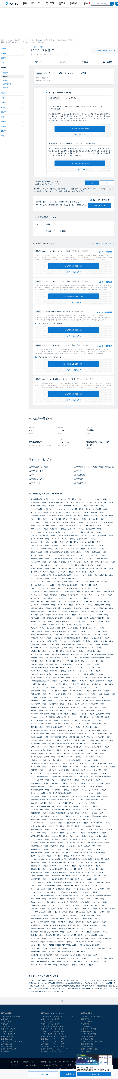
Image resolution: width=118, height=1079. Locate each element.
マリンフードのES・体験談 (81, 889)
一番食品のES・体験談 (86, 681)
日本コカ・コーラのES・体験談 (96, 509)
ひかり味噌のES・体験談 (58, 783)
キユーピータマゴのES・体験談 (41, 803)
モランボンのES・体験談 (72, 760)
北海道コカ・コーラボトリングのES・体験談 (46, 760)
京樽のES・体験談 (37, 658)
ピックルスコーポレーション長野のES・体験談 (47, 823)
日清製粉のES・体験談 (104, 601)
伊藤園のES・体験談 (97, 512)
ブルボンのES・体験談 (80, 512)
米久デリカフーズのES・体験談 (59, 905)
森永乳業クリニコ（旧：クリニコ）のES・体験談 (47, 932)
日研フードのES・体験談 (97, 707)
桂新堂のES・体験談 (54, 750)
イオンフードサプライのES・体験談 (99, 829)
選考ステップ (40, 62)
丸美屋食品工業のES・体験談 (78, 925)
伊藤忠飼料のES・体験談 (88, 585)
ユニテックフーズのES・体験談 (71, 697)
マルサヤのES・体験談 (71, 661)
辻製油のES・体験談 (71, 806)
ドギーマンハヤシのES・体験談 (58, 786)
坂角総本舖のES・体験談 (39, 783)
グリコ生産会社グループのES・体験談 (89, 648)
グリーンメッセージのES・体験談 (100, 595)
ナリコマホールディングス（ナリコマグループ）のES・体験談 (52, 648)
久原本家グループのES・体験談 (41, 621)
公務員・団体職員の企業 (8, 1049)
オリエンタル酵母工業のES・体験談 (43, 605)
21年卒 (3, 102)
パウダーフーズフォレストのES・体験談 (86, 849)
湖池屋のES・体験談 (38, 618)
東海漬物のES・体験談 (38, 869)
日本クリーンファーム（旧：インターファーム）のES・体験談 (52, 582)
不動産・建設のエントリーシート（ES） (53, 1036)
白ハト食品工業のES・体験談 (41, 674)
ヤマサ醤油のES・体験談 (104, 568)
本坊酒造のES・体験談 (53, 740)
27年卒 (3, 53)
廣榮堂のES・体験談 (102, 859)
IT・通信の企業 (6, 1026)
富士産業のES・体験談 (80, 905)
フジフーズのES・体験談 (39, 671)
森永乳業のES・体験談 (38, 506)
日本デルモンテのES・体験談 (59, 743)
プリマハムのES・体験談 (84, 605)
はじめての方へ (14, 1062)
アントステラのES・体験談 (40, 568)
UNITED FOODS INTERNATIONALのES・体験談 (65, 945)
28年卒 (3, 48)
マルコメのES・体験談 (38, 562)
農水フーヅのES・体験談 (39, 737)
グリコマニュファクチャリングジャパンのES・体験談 (76, 601)
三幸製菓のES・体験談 (104, 948)
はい (92, 183)
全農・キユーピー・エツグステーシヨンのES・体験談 (95, 592)
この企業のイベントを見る (75, 1074)
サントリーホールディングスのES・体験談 (93, 499)
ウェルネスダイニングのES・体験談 (43, 757)
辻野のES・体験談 (72, 826)
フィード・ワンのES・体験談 (68, 588)
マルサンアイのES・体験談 (40, 809)
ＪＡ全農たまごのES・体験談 (94, 869)
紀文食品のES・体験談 (98, 852)
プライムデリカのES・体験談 (96, 750)
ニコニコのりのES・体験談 (58, 684)
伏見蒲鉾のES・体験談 (38, 879)
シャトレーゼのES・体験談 (64, 803)
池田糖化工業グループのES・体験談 (80, 859)
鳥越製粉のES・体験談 (77, 915)
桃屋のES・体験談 (37, 753)
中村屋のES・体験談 (38, 786)
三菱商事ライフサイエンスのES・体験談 (88, 942)
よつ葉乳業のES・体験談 (39, 634)
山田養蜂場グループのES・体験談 (76, 618)
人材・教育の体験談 (87, 1031)
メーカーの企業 (6, 1021)
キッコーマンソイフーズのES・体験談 (44, 641)
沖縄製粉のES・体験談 (93, 651)
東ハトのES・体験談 (90, 955)
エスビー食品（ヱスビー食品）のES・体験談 (62, 611)
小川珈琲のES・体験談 (86, 714)
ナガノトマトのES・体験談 (73, 961)
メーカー (34, 47)
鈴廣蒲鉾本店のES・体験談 (70, 720)
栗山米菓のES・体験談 (38, 951)
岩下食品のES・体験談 (104, 700)
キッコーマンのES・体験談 (40, 539)
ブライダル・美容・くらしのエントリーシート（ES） (58, 1041)
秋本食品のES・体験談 (99, 809)
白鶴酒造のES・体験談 (85, 644)
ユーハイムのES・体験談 (79, 674)
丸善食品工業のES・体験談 (40, 876)
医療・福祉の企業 (6, 1044)
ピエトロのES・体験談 (64, 625)
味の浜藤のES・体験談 (85, 928)
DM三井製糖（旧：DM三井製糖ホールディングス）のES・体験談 (53, 592)
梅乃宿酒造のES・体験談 (39, 925)
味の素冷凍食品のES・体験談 (91, 565)
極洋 (41, 47)
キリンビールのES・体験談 (40, 654)
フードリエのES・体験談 (88, 892)
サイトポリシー (17, 1065)
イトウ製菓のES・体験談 (89, 919)
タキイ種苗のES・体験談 (75, 555)
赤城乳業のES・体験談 (56, 826)
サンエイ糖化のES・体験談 (84, 572)
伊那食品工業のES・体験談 (86, 539)
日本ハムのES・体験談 (96, 519)
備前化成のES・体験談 (83, 912)
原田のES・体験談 (37, 664)
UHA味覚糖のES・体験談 (39, 522)
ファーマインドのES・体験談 (41, 889)
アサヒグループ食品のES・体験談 (91, 611)
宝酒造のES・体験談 (103, 525)
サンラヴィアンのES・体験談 (84, 895)
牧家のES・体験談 (37, 710)
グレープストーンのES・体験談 (70, 641)
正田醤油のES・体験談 (56, 833)
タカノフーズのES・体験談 (98, 836)
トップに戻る (59, 1001)
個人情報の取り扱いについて (58, 1062)
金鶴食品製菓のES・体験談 (40, 829)
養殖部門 (5, 87)
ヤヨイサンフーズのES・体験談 (82, 856)
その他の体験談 (86, 1051)
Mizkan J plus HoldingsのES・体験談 (62, 522)
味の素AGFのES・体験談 (85, 525)
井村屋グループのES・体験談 (41, 638)
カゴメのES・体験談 (97, 506)
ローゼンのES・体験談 (56, 651)
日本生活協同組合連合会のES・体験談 (44, 681)
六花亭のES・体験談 (103, 621)
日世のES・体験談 (55, 938)
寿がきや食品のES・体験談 (67, 714)
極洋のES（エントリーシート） (39, 471)
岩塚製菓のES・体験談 (104, 895)
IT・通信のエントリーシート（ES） (52, 1026)
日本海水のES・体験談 (77, 783)
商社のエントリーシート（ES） (51, 1024)
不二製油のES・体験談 (91, 641)
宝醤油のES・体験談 (100, 932)
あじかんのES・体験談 (82, 747)
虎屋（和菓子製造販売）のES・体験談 (59, 664)
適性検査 (86, 3)
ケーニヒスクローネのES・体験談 (57, 770)
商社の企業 (4, 1024)
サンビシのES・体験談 (73, 727)
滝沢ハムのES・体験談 (38, 694)
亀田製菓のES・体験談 (102, 605)
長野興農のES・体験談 (99, 816)
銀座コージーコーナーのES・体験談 (79, 932)
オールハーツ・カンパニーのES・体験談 (44, 697)
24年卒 (3, 67)
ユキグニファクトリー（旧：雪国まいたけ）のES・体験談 (92, 677)
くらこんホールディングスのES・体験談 (88, 793)
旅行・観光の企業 (6, 1039)
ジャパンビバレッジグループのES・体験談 (45, 532)
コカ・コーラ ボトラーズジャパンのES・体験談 (47, 542)
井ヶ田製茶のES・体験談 (79, 654)
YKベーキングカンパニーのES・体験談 (44, 965)
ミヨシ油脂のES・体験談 (57, 562)
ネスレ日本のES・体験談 (39, 499)
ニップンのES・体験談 (88, 535)
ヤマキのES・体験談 (59, 958)
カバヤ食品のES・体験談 (76, 631)
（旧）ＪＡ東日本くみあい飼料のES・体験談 (46, 885)
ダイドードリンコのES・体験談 (41, 549)
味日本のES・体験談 (88, 938)
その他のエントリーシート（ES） (51, 1051)
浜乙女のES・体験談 (59, 872)
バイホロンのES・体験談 (39, 763)
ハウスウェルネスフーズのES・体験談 (62, 644)
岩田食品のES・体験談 (58, 925)
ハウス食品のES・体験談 (39, 509)
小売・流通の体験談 (87, 1046)
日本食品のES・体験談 (53, 935)
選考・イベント (36, 3)
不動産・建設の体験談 (88, 1036)
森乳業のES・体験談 (56, 819)
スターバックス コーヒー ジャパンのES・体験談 (66, 509)
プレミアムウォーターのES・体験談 (101, 958)
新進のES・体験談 (37, 740)
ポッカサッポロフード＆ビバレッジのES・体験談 (71, 598)
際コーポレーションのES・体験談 (92, 661)
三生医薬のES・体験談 (70, 658)
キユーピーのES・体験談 (39, 512)
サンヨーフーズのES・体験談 (41, 724)
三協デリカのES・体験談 (78, 836)
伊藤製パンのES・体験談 (54, 727)
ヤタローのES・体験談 (38, 796)
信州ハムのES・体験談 (38, 826)
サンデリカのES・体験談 (97, 790)
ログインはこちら (79, 135)
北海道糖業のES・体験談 (75, 651)
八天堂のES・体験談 (57, 919)
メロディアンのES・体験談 (61, 816)
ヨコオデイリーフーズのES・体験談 (43, 687)
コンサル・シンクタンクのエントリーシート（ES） (57, 1016)
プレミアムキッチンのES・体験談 (63, 578)
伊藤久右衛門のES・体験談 (83, 882)
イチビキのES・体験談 (61, 724)
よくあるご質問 (66, 1065)
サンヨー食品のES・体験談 (40, 839)
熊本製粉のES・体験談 (53, 661)
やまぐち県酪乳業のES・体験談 (89, 866)
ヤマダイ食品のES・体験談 (64, 700)
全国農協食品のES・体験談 (96, 833)
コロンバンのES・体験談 (66, 734)
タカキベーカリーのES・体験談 (98, 843)
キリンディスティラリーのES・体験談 (44, 773)
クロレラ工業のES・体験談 (99, 717)
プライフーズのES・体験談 (89, 588)
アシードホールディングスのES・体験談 (65, 780)
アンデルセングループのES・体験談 (92, 628)
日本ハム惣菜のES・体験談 (40, 578)
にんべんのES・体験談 (59, 836)
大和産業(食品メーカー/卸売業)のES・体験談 (95, 658)
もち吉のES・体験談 (59, 631)
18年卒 (3, 117)
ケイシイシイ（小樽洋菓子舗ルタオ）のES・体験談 (70, 638)
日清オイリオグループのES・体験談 (43, 525)
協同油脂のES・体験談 (59, 545)
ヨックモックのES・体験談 (83, 575)
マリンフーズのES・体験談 (85, 582)
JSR (30, 430)
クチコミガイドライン (49, 1065)
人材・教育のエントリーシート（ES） (53, 1031)
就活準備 (62, 3)
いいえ (107, 183)
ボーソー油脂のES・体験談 (40, 852)
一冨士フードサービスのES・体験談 (43, 734)
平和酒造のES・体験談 (71, 885)
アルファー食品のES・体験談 (60, 849)
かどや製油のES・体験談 (64, 572)
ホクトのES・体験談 (38, 750)
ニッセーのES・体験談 (38, 833)
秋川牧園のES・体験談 (76, 862)
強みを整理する (99, 206)
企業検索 (25, 3)
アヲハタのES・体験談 (70, 628)
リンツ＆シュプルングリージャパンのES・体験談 (68, 829)
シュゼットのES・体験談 (75, 667)
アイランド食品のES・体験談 (96, 773)
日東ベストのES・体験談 (73, 869)
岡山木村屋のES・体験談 (39, 849)
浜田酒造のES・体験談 (38, 813)
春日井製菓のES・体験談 (39, 919)
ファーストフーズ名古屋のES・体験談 (78, 819)
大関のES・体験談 (96, 743)
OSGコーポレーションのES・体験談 (86, 664)
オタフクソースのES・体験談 (97, 631)
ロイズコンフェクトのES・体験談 (82, 621)
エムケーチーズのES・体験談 (59, 707)
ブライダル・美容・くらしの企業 (11, 1041)
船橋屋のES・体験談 (78, 786)
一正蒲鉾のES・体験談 (77, 684)
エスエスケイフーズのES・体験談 (87, 687)
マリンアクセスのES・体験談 (41, 912)
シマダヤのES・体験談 (98, 905)
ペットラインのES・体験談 (40, 780)
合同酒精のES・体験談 (93, 710)
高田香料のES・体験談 (98, 925)
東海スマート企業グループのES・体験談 (82, 694)
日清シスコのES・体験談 (101, 912)
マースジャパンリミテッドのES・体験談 (79, 502)
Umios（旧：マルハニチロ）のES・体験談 (98, 516)
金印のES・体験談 (37, 727)
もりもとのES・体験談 (38, 938)
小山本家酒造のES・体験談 (62, 882)
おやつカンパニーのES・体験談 (62, 568)
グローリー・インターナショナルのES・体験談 (84, 671)
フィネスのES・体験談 (61, 674)
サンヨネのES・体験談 (38, 945)
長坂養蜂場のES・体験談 (39, 846)
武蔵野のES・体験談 (86, 965)
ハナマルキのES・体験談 (104, 740)
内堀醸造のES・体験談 (79, 707)
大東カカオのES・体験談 (92, 846)
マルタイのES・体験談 (93, 667)
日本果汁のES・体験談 (64, 747)
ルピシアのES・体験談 (38, 899)
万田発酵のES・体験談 (55, 618)
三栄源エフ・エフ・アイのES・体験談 (94, 634)
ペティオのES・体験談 (61, 856)
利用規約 (43, 1062)
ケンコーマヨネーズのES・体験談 (64, 615)
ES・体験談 (50, 3)
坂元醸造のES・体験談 (74, 846)
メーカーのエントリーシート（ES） (52, 1021)
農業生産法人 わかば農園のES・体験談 (61, 928)
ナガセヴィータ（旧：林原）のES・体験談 (45, 628)
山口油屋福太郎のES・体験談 (100, 618)
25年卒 (3, 63)
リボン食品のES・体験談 (61, 889)
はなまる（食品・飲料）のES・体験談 (100, 684)
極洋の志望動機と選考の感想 (38, 467)
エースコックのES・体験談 (55, 555)
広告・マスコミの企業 (8, 1029)
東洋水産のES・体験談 (105, 535)
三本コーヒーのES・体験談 (95, 899)
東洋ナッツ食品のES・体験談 (41, 856)
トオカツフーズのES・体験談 (63, 912)
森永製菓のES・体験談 (93, 529)
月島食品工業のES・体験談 (84, 700)
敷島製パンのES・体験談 (39, 552)
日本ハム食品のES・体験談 (104, 575)
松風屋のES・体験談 (78, 770)
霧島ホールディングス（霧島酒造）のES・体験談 (86, 545)
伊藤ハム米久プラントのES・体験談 (43, 601)
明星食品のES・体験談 (70, 585)
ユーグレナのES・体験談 (96, 549)
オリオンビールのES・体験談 (97, 770)
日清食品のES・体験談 (38, 502)
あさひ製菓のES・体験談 (58, 763)
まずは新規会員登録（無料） (80, 129)
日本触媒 (90, 430)
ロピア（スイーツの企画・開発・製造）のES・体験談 (49, 948)
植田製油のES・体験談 (38, 707)
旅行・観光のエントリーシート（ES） (53, 1039)
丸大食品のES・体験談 (82, 608)
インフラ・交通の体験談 (88, 1034)
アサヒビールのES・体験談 (104, 502)
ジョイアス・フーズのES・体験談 (42, 895)
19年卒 (3, 112)
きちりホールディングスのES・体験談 (82, 763)
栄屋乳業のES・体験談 (105, 763)
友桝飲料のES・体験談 (65, 922)
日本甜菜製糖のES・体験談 (62, 793)
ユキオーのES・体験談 (89, 909)
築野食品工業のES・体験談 (40, 836)
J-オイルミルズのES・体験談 (90, 542)
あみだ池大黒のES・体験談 (75, 833)
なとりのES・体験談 (72, 879)
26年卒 (3, 58)
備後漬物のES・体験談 (38, 862)
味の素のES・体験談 (56, 502)
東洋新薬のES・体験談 (58, 529)
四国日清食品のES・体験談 (61, 876)
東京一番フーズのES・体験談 (91, 720)
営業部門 (5, 73)
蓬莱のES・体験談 (99, 922)
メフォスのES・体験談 (95, 786)
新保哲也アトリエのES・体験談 (41, 700)
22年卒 (3, 98)
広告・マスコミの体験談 (88, 1029)
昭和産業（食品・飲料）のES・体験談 (59, 608)
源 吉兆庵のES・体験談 (90, 885)
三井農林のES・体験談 (90, 727)
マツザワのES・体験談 (71, 938)
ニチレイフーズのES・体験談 (68, 535)
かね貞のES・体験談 (38, 800)
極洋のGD (32, 475)
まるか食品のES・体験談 (88, 806)
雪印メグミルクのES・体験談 (78, 562)
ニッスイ (61, 430)
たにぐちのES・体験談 (55, 800)
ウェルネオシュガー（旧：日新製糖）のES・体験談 (48, 717)
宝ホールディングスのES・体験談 (98, 783)
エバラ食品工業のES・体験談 (41, 615)
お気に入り (45, 1074)
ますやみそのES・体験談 (60, 654)
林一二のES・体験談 (100, 876)
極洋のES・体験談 (37, 608)
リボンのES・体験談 (38, 909)
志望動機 (85, 62)
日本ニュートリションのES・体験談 (43, 588)
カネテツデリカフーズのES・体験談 (43, 714)
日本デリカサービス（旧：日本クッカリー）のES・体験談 (50, 677)
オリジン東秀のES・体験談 (74, 800)
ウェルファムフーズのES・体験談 (42, 572)
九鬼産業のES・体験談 (38, 684)
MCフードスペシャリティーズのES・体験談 (93, 615)
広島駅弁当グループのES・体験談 (69, 757)
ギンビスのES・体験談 (107, 909)
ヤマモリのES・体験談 (105, 734)
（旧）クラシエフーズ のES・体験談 (82, 948)
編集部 (34, 1062)
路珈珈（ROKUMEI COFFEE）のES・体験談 (46, 806)
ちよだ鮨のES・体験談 (53, 753)
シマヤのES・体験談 (102, 558)
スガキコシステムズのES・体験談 (92, 704)
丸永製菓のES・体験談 (71, 753)
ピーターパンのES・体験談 (78, 767)
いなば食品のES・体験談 (67, 681)
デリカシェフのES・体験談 (61, 852)
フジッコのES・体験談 (38, 644)
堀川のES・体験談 (37, 935)
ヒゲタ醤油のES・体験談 (81, 809)
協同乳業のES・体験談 (76, 730)
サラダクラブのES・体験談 (77, 595)
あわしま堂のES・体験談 (82, 625)
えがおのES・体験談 (62, 621)
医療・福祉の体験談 (87, 1044)
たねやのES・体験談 (105, 938)
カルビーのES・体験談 (38, 519)
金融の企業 (4, 1019)
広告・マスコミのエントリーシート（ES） (54, 1029)
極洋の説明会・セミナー (37, 479)
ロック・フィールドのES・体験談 (63, 539)
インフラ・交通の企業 (8, 1034)
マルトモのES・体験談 (38, 704)
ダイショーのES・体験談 (39, 776)
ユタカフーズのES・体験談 (72, 935)
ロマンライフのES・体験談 (77, 958)
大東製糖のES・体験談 (104, 681)
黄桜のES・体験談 (107, 641)
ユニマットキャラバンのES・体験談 (43, 892)
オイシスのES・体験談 (89, 879)
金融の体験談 (85, 1019)
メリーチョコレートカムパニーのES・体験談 (70, 549)
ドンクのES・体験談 (38, 843)
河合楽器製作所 (35, 442)
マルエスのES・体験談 (58, 671)
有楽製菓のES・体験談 (83, 922)
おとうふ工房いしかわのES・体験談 (71, 773)
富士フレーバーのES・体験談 (78, 717)
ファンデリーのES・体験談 (84, 568)
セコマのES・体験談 (57, 634)
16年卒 (3, 126)
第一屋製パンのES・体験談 (40, 558)
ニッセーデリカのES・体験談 (59, 796)
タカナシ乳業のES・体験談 (40, 872)
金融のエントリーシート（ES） (51, 1019)
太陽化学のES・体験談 (92, 945)
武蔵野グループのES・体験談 (71, 955)
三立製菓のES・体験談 (38, 743)
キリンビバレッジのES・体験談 (41, 598)
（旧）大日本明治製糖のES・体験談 (102, 654)
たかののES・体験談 (81, 776)
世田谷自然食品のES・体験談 (94, 697)
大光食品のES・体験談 (38, 819)
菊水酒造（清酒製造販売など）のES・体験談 (64, 813)
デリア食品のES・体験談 (39, 595)
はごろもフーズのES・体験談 (73, 750)
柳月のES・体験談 (72, 634)
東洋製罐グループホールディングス (97, 443)
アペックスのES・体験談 (79, 796)
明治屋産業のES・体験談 (79, 743)
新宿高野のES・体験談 (58, 730)
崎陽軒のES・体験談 (57, 846)
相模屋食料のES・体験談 (39, 866)
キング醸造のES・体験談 (75, 899)
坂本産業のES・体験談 (38, 767)
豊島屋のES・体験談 (38, 942)
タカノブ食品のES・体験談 (93, 935)
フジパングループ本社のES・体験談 (43, 535)
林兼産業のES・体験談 (56, 899)
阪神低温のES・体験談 (101, 691)
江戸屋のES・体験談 (103, 714)
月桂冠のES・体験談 (102, 644)
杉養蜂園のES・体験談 (38, 691)
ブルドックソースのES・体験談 (101, 776)
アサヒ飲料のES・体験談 (78, 519)
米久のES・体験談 (87, 740)
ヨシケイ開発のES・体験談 (58, 691)
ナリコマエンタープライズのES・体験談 (44, 720)
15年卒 (3, 131)
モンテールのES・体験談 (39, 730)
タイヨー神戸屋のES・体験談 (100, 823)
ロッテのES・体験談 (38, 516)
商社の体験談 (85, 1024)
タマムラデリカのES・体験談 (41, 793)
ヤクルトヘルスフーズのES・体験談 (43, 922)
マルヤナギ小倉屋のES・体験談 (96, 730)
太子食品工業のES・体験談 (99, 638)
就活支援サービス (74, 3)
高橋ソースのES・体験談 (58, 915)
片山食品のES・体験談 (55, 843)
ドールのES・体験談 (56, 879)
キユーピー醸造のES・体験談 (62, 558)
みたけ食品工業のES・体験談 (96, 862)
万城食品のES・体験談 (65, 687)
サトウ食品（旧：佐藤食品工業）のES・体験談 (74, 902)
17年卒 (3, 121)
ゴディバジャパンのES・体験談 (80, 691)
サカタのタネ (63, 442)
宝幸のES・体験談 (102, 582)
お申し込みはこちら (94, 1074)
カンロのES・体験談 (56, 869)
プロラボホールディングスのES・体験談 (44, 955)
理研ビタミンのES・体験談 (40, 545)
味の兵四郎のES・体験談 (39, 667)
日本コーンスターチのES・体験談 (42, 625)
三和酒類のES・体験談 (77, 737)
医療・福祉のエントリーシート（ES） (53, 1044)
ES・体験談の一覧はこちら (102, 244)
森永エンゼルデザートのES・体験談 (43, 902)
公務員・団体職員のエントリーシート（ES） (55, 1049)
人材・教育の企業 (6, 1031)
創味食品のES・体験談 (38, 651)
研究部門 (5, 76)
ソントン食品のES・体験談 (92, 757)
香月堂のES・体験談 (94, 915)
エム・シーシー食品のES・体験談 (96, 961)
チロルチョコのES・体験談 (90, 780)
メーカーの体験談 (86, 1021)
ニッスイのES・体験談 (65, 605)
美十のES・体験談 (37, 555)
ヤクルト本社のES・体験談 (58, 519)
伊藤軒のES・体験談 (38, 928)
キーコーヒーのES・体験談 (40, 565)
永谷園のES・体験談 (38, 611)
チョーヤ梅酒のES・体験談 (90, 826)
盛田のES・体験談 (37, 770)
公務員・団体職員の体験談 (89, 1049)
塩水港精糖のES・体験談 (58, 737)
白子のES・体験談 (72, 542)
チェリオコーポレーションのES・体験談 (65, 565)
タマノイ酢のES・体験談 (39, 529)
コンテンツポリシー (32, 1065)
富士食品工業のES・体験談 (95, 800)
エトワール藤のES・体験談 (80, 724)
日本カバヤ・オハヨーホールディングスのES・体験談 (67, 951)
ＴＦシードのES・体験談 (57, 694)
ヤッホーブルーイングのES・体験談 (102, 767)
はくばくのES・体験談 (55, 909)
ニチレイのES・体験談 (55, 516)
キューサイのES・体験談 (101, 889)
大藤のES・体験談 (72, 704)
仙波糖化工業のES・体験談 (86, 734)
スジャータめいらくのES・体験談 (73, 532)
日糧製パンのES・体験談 (98, 796)
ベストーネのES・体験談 (106, 694)
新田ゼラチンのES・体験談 (55, 710)
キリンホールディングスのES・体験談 (63, 499)
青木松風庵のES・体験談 (57, 862)
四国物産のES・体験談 (80, 852)
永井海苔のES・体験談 (56, 704)
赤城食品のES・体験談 (99, 724)
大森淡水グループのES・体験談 (92, 813)
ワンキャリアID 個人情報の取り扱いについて (60, 1068)
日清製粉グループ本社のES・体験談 (59, 942)
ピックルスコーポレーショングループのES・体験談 (48, 859)
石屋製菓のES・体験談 (38, 905)
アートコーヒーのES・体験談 (41, 575)
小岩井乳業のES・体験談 (68, 965)
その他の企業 (5, 1051)
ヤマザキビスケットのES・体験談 (42, 747)
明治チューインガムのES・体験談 (98, 737)
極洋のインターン (35, 483)
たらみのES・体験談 (53, 658)
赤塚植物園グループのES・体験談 (76, 823)
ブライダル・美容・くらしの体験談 (92, 1041)
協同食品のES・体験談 (79, 790)
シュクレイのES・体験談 (75, 710)
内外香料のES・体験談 (71, 740)
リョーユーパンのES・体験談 (41, 882)
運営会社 (26, 1062)
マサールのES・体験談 (91, 760)
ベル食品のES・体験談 (102, 882)
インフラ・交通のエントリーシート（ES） (54, 1034)
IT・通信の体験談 (86, 1026)
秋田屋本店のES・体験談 (60, 790)
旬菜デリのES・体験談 (58, 595)
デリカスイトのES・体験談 (81, 876)
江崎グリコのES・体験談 (73, 516)
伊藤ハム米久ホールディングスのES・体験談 (46, 961)
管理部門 (5, 80)
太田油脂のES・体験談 (59, 839)
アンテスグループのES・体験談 (61, 776)
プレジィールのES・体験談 (40, 958)
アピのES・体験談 (37, 661)
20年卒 (3, 107)
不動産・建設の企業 (7, 1036)
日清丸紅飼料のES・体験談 (59, 552)
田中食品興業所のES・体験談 (68, 892)
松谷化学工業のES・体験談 (58, 767)
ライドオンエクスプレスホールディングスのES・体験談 (88, 839)
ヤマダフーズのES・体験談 (40, 816)
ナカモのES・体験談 (72, 909)
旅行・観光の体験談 (87, 1039)
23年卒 (3, 93)
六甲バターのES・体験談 (81, 816)
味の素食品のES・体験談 (39, 915)
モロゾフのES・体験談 (100, 902)
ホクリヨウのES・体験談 (100, 747)
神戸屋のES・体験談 (94, 532)
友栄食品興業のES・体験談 (61, 809)
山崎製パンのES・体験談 (66, 525)
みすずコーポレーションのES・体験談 (63, 866)
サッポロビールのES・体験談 (60, 512)
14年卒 (3, 136)
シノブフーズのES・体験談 (83, 558)
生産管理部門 (7, 84)
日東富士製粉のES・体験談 (80, 552)
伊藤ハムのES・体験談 (76, 529)
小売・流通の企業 (6, 1046)
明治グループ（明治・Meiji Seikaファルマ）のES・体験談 (68, 506)
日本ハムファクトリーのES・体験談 (102, 562)
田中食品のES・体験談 (64, 895)
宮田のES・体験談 (72, 919)
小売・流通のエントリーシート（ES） (53, 1046)
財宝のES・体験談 (96, 674)
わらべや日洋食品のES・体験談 (102, 608)
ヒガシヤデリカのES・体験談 (75, 843)
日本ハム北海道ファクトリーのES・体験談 (45, 585)
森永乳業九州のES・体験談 (40, 790)
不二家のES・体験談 (99, 552)
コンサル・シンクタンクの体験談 (91, 1016)
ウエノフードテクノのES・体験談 (92, 753)
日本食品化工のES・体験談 (62, 575)
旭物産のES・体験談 (57, 667)
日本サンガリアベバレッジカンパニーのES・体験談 (85, 872)
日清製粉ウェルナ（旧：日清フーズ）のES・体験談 (95, 522)
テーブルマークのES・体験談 (96, 555)
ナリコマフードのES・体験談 (85, 803)
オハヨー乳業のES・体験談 (40, 631)
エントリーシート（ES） (57, 231)
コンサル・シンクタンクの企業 (11, 1016)
